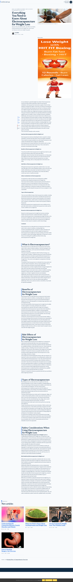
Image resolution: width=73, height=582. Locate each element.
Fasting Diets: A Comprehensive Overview (17, 559)
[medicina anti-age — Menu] (71, 2)
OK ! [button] (43, 580)
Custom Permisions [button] (49, 580)
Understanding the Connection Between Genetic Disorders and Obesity (11, 525)
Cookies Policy (39, 580)
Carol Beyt (17, 32)
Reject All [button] (55, 580)
